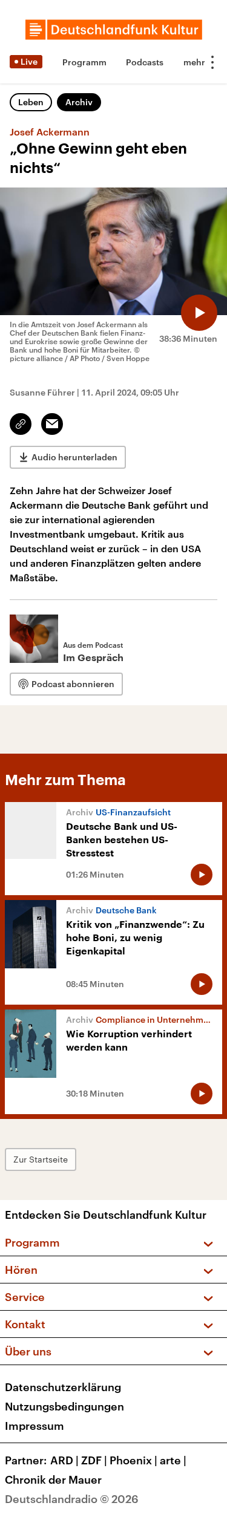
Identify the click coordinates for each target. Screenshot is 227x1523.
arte (173, 1460)
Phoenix (133, 1460)
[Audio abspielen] (199, 313)
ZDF (94, 1460)
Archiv (79, 102)
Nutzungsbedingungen (64, 1406)
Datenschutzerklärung (63, 1387)
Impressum (34, 1425)
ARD (64, 1460)
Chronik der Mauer (53, 1479)
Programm (84, 62)
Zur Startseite (40, 1159)
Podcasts (144, 62)
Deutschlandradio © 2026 (72, 1498)
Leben (31, 102)
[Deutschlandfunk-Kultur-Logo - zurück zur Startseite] (113, 30)
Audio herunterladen (74, 457)
